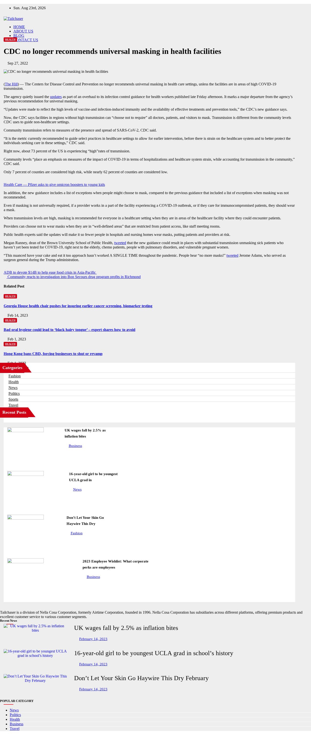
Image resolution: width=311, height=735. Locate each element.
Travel (13, 405)
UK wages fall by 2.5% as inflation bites (126, 627)
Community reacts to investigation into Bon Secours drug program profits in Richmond (74, 277)
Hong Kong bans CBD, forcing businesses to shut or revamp (53, 354)
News (13, 388)
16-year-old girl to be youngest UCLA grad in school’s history (153, 653)
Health (10, 39)
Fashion (15, 376)
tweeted (120, 243)
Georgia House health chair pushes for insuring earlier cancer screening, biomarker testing (78, 306)
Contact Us (25, 40)
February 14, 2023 (93, 639)
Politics (14, 393)
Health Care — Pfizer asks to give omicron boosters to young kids (54, 184)
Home (19, 27)
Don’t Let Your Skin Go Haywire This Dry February (141, 678)
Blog (18, 35)
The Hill (11, 84)
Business (75, 446)
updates (56, 97)
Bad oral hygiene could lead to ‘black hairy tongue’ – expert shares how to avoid (69, 330)
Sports (13, 399)
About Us (23, 31)
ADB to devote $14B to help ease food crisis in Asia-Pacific (50, 272)
